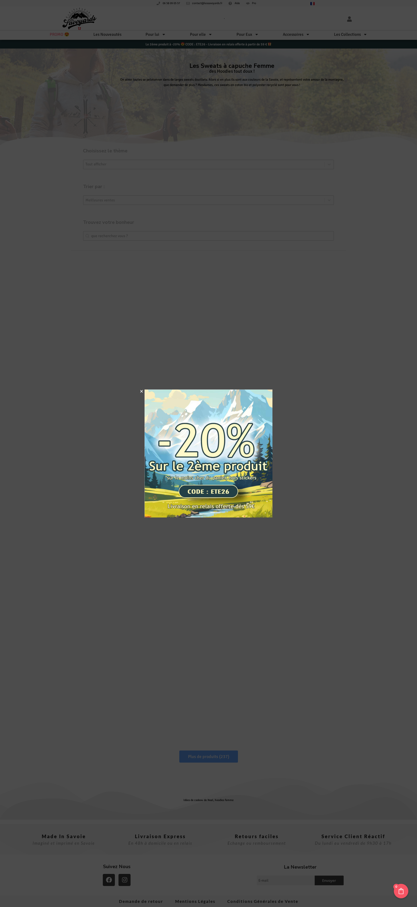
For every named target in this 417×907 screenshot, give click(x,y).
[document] (208, 453)
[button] (141, 391)
